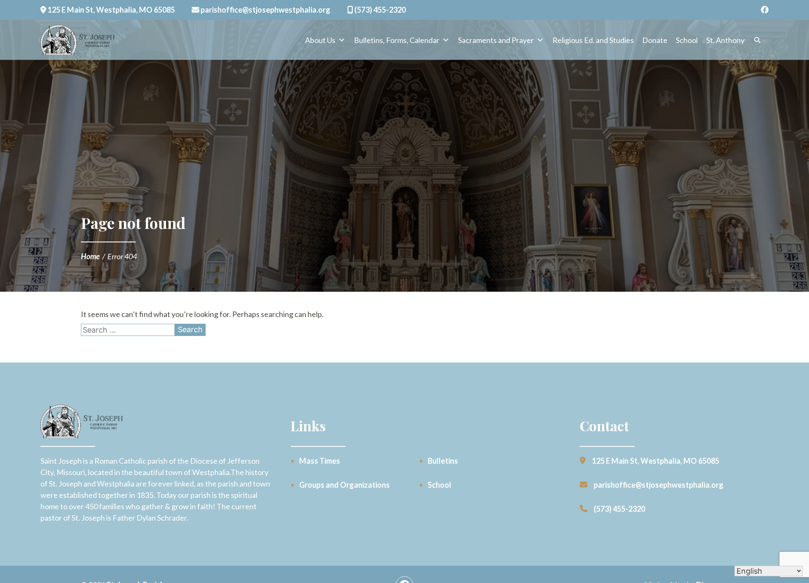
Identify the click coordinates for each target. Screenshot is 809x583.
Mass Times (319, 460)
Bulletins (443, 460)
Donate (654, 40)
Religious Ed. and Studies (593, 40)
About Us (320, 40)
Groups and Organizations (344, 484)
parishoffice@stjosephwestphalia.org (264, 9)
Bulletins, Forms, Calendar (396, 40)
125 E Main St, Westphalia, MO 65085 (110, 9)
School (687, 40)
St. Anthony (725, 40)
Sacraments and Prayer (496, 40)
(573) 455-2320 (379, 9)
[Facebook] (765, 10)
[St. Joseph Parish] (78, 40)
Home (90, 256)
